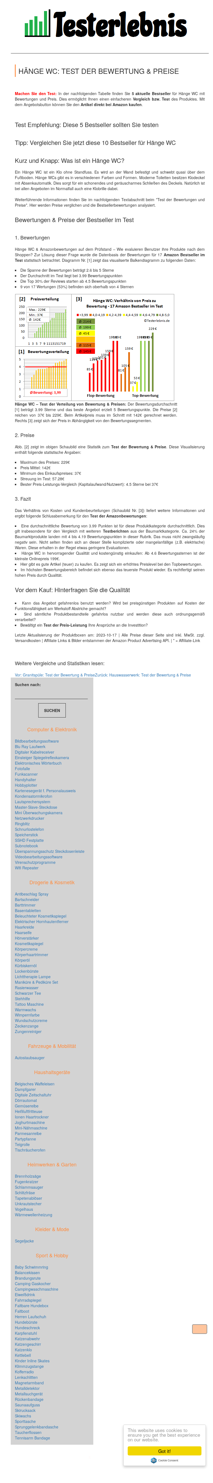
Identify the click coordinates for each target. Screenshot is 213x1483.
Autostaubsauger (30, 1057)
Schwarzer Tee (28, 993)
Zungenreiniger (28, 1031)
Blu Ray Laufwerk (30, 746)
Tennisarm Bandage (32, 1438)
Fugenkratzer (26, 1181)
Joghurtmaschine (30, 1122)
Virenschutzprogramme (35, 862)
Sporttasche (25, 1421)
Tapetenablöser (28, 1198)
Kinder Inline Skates (32, 1360)
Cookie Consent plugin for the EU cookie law (164, 1460)
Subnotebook (26, 845)
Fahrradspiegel (28, 1300)
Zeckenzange (27, 1026)
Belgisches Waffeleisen (34, 1083)
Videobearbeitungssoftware (38, 856)
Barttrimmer (25, 905)
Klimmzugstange (29, 1366)
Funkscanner (26, 774)
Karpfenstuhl (26, 1333)
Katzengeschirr (28, 1344)
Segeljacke (24, 1241)
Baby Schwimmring (31, 1267)
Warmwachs (25, 1009)
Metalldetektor (27, 1388)
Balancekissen (27, 1272)
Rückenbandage (29, 1399)
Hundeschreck (27, 1327)
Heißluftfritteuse (28, 1111)
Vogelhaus (24, 1209)
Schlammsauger (29, 1187)
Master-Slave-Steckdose (36, 807)
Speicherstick (26, 834)
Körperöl (22, 960)
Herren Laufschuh (30, 1316)
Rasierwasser (27, 987)
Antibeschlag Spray (31, 894)
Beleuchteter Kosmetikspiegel (40, 916)
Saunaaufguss (27, 1404)
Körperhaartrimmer (31, 954)
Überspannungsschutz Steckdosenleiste (49, 851)
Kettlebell (23, 1355)
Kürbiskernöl (26, 965)
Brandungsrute (28, 1278)
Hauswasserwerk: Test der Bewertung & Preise (143, 675)
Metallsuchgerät (29, 1393)
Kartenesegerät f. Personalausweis (45, 790)
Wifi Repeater (27, 867)
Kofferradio (24, 1371)
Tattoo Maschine (29, 1004)
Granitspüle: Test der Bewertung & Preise (55, 675)
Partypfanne (25, 1139)
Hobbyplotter (26, 785)
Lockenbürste (27, 971)
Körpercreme (26, 949)
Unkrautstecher (28, 1203)
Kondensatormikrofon (33, 796)
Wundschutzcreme (31, 1020)
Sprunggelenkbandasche (36, 1427)
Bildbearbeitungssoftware (37, 741)
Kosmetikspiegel (29, 943)
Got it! (164, 1450)
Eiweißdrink (25, 1294)
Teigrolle (22, 1144)
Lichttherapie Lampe (33, 976)
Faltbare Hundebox (31, 1305)
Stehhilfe (22, 998)
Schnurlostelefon (29, 829)
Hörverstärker (27, 938)
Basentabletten (28, 910)
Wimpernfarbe (27, 1015)
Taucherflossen (28, 1432)
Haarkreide (24, 927)
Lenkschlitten (26, 1377)
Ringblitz (22, 823)
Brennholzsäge (28, 1176)
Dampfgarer (25, 1089)
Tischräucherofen (30, 1150)
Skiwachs (23, 1416)
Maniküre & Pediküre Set (36, 982)
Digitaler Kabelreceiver (34, 752)
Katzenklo (23, 1349)
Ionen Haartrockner (32, 1117)
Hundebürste (26, 1322)
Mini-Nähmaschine (31, 1128)
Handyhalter (25, 779)
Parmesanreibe (28, 1133)
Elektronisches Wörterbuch (38, 763)
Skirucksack (25, 1410)
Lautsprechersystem (32, 801)
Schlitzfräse (25, 1192)
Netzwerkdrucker (29, 818)
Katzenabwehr (27, 1338)
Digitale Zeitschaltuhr (33, 1095)
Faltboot (22, 1311)
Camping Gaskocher (33, 1283)
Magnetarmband (29, 1382)
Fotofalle (22, 768)
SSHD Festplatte (29, 840)
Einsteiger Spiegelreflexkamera (42, 757)
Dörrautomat (26, 1100)
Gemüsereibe (27, 1106)
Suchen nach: (28, 684)
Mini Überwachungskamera (38, 812)
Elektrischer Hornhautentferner (42, 921)
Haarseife (23, 932)
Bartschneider (27, 899)
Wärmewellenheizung (33, 1214)
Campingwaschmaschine (36, 1289)
